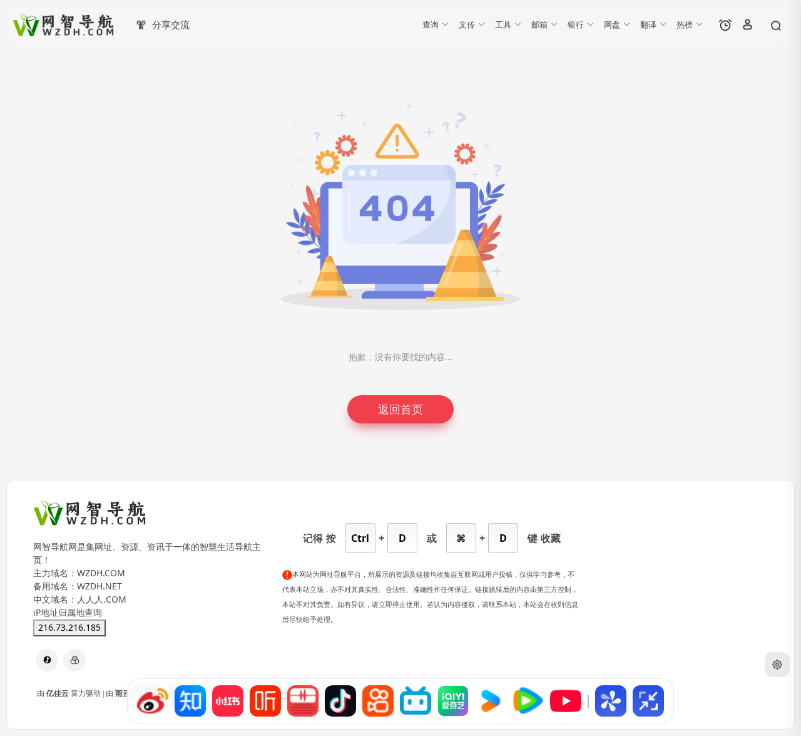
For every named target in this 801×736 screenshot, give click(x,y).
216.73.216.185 (69, 627)
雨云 (123, 693)
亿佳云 (58, 693)
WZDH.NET (99, 586)
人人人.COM (101, 599)
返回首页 (400, 409)
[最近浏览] (725, 25)
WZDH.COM (101, 573)
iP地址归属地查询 (67, 612)
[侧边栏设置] (777, 664)
